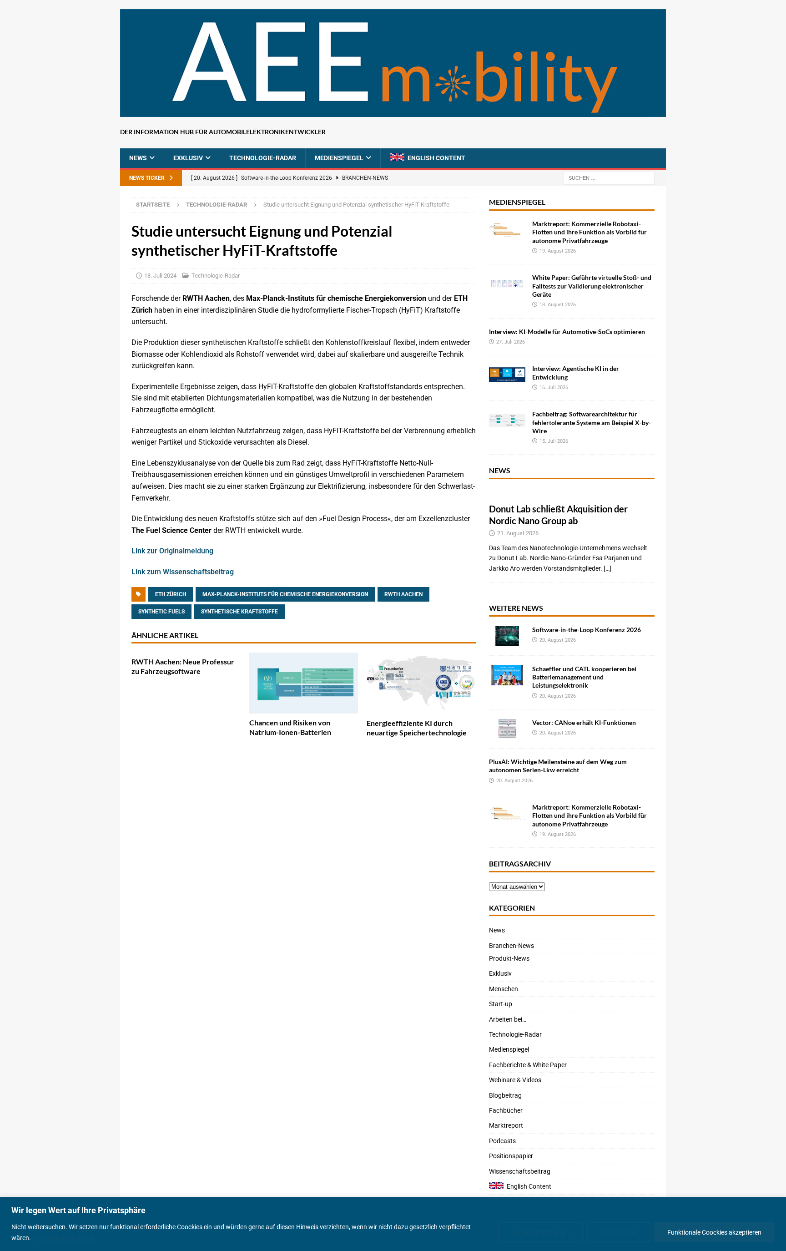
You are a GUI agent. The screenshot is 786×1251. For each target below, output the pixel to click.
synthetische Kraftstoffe (239, 611)
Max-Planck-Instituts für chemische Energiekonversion (285, 594)
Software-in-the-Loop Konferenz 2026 (586, 629)
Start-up (500, 1004)
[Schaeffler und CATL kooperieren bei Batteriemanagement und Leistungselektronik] (507, 675)
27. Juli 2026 (510, 342)
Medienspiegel (339, 158)
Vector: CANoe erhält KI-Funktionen (584, 722)
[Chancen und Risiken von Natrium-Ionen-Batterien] (303, 683)
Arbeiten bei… (507, 1019)
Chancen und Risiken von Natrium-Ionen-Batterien (290, 727)
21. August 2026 (518, 533)
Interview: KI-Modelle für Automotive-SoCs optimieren (567, 331)
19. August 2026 (557, 251)
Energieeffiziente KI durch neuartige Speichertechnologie (417, 728)
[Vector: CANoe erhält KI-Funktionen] (507, 729)
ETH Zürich (170, 594)
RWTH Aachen (403, 594)
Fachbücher (506, 1110)
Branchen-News (511, 945)
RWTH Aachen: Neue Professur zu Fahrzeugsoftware (182, 666)
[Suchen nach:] (609, 178)
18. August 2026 (557, 305)
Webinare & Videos (515, 1080)
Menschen (503, 989)
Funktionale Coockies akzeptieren (714, 1232)
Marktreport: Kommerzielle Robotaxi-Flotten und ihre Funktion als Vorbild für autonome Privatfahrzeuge (589, 232)
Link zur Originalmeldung (172, 551)
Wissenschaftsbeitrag (519, 1171)
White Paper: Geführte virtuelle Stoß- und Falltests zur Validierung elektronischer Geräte (591, 285)
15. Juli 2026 (553, 441)
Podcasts (502, 1141)
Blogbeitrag (505, 1095)
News (138, 158)
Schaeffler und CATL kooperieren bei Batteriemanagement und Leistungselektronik (584, 677)
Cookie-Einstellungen (540, 1232)
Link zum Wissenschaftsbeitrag (182, 571)
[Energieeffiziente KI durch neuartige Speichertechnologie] (421, 683)
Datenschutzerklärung (64, 1237)
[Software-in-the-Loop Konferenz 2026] (507, 636)
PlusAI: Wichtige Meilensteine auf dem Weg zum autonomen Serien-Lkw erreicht (558, 766)
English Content (436, 158)
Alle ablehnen (618, 1232)
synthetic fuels (161, 611)
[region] (393, 1224)
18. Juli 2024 (160, 275)
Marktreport (506, 1125)
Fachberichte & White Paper (528, 1065)
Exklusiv (188, 158)
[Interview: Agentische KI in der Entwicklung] (507, 375)
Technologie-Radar (262, 158)
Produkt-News (509, 958)
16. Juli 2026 (553, 387)
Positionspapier (511, 1156)
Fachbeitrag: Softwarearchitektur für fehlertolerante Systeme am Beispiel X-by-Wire (591, 422)
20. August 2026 (557, 640)
